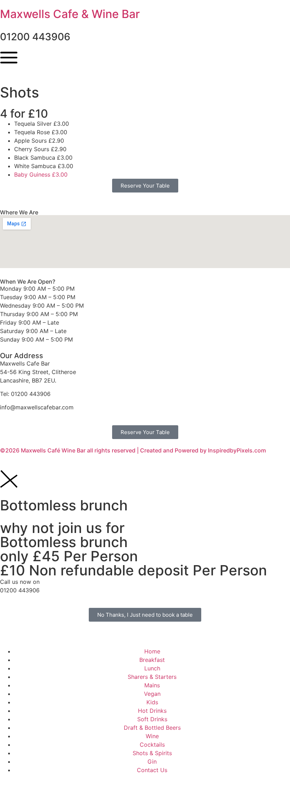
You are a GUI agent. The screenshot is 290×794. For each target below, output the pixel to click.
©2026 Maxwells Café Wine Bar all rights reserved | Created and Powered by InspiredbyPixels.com (133, 450)
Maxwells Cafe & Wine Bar (70, 14)
